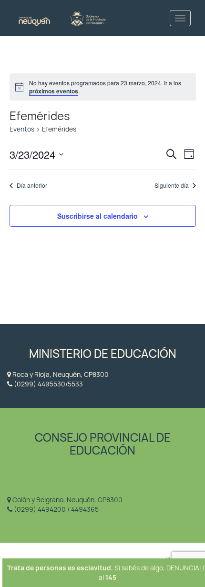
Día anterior (32, 185)
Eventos (22, 129)
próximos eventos (53, 91)
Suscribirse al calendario (97, 216)
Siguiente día (171, 185)
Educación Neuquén (62, 18)
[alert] (103, 87)
